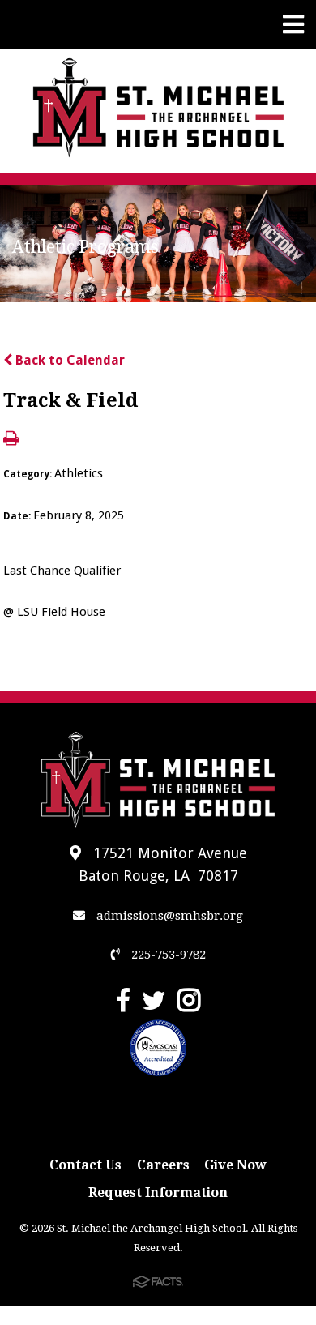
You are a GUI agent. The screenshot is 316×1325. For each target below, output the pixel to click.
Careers (163, 1165)
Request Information (158, 1192)
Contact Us (85, 1165)
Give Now (235, 1165)
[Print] (11, 439)
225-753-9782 (167, 954)
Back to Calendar (68, 360)
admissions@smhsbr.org (168, 915)
